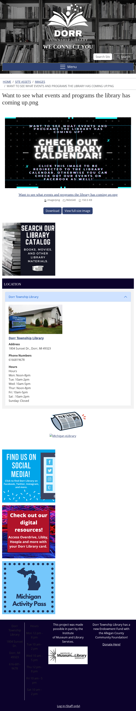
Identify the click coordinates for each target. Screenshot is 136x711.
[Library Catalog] (28, 249)
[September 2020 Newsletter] (68, 421)
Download (52, 211)
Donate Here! (111, 644)
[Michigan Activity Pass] (28, 587)
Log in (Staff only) (68, 706)
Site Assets (23, 82)
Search (125, 57)
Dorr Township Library (23, 297)
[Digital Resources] (28, 531)
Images (40, 82)
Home (7, 82)
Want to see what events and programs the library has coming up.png (68, 194)
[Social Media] (28, 476)
